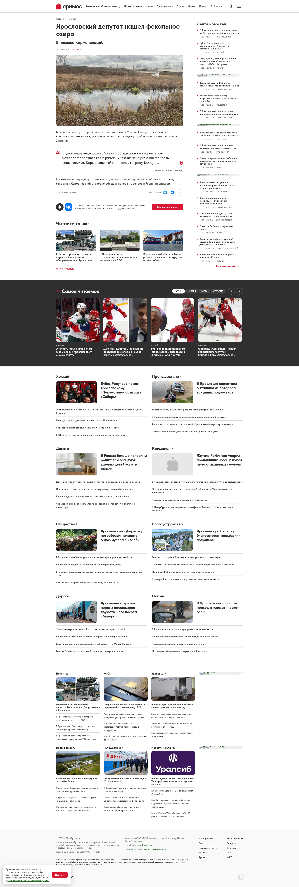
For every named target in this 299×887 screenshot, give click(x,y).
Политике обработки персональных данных (28, 880)
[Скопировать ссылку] (180, 192)
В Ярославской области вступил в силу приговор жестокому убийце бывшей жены (197, 481)
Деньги (191, 6)
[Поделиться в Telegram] (165, 192)
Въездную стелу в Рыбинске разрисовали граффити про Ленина (219, 84)
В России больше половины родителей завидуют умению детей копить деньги (124, 462)
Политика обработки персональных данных (145, 849)
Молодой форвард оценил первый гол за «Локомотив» (86, 420)
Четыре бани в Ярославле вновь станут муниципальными (87, 582)
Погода (203, 6)
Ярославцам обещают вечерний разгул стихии (178, 643)
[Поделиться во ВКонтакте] (172, 192)
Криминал (221, 192)
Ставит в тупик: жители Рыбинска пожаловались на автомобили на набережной (218, 161)
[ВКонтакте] (68, 207)
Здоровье (157, 673)
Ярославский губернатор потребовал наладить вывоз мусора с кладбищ (219, 98)
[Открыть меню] (239, 6)
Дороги (180, 6)
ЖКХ (107, 673)
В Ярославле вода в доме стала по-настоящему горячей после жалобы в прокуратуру (121, 726)
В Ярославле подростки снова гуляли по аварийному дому (88, 564)
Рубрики (215, 6)
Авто (218, 167)
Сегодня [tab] (218, 291)
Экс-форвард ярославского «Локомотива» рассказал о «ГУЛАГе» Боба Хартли (168, 351)
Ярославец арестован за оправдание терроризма (180, 499)
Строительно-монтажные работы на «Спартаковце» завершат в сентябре (193, 564)
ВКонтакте (232, 847)
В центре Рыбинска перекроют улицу (216, 227)
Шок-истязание (133, 6)
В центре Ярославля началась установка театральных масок (186, 579)
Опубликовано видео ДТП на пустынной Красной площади (215, 215)
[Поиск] (230, 6)
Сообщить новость (167, 206)
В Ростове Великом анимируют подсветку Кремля (216, 256)
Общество (221, 105)
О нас (202, 843)
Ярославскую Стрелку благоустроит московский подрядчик (218, 535)
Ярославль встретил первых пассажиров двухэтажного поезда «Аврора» (119, 609)
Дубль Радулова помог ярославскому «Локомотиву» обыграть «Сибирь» (215, 46)
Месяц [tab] (178, 291)
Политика (71, 19)
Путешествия (112, 747)
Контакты (204, 852)
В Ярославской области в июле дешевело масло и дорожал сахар (218, 147)
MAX (229, 857)
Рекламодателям (208, 847)
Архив (202, 857)
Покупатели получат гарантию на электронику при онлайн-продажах (94, 489)
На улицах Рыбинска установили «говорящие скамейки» (183, 571)
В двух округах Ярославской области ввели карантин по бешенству (172, 706)
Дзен (229, 852)
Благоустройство (167, 523)
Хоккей (149, 6)
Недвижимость (65, 747)
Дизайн (221, 261)
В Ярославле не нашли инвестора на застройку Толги (76, 780)
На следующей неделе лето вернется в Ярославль (179, 651)
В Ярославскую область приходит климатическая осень (218, 607)
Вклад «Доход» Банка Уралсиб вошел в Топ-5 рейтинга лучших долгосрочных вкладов (217, 241)
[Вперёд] (239, 291)
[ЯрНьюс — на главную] (69, 6)
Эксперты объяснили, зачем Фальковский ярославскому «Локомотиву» (74, 351)
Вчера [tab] (204, 291)
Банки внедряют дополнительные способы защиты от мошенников (93, 496)
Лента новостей (211, 23)
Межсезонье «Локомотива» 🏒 (103, 6)
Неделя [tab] (192, 291)
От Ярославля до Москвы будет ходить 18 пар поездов (126, 780)
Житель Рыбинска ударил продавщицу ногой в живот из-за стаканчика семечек (217, 185)
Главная (60, 19)
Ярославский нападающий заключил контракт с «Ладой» (88, 427)
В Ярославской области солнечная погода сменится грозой (185, 636)
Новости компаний (227, 248)
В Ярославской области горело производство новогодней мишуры (218, 112)
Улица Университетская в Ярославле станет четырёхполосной (91, 629)
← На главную (65, 268)
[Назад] (231, 291)
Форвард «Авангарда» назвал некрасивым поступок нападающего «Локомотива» (217, 351)
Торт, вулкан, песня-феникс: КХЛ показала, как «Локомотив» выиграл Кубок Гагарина (217, 61)
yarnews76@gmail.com (142, 845)
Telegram (231, 843)
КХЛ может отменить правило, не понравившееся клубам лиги (91, 434)
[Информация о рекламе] (238, 76)
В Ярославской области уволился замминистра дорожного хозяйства (219, 134)
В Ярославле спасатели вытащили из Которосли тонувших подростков (219, 32)
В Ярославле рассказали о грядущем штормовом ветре (182, 629)
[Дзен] (60, 207)
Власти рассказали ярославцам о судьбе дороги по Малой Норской (94, 643)
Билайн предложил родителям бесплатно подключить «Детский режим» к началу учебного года (170, 803)
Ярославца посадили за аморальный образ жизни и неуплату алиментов (214, 200)
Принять (60, 874)
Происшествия (165, 6)
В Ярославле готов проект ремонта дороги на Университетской (91, 636)
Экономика (222, 152)
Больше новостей (226, 266)
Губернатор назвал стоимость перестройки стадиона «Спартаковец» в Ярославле (78, 707)
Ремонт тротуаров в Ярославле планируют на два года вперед (186, 557)
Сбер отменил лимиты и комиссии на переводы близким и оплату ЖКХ (124, 706)
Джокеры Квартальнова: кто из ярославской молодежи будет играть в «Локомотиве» (123, 351)
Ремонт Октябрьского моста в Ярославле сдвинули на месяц (90, 651)
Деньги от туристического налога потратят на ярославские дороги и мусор (98, 481)
